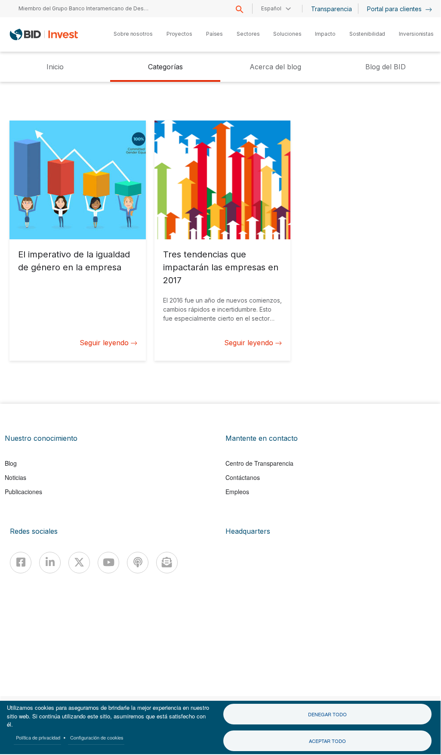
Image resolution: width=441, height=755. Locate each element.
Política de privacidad (38, 737)
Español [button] (271, 8)
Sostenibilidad (367, 34)
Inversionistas (416, 34)
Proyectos (179, 34)
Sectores (248, 34)
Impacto (325, 34)
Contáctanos (242, 477)
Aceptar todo (327, 740)
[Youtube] (108, 562)
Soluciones (287, 34)
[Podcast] (137, 562)
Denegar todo (327, 714)
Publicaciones (23, 491)
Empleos (237, 491)
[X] (79, 562)
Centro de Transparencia (259, 463)
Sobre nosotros (133, 34)
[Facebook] (20, 562)
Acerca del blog (275, 66)
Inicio (55, 66)
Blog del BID (385, 66)
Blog (11, 463)
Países (214, 34)
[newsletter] (167, 562)
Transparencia (331, 8)
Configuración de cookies (96, 737)
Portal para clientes (395, 8)
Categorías (165, 66)
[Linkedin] (50, 562)
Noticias (15, 477)
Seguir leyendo (104, 342)
